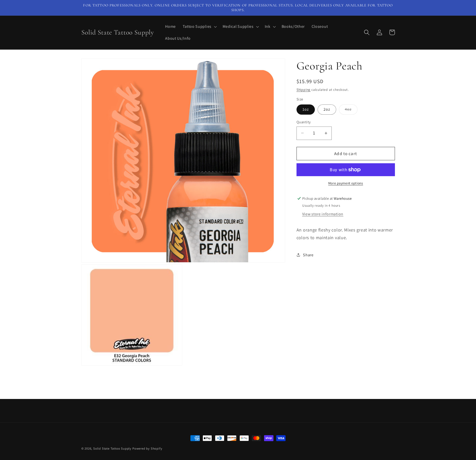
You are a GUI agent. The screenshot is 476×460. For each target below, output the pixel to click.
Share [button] (308, 255)
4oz (351, 110)
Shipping (303, 89)
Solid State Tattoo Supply (112, 448)
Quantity (304, 122)
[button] (199, 27)
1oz (305, 109)
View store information (322, 214)
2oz (327, 109)
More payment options (345, 183)
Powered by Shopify (147, 448)
